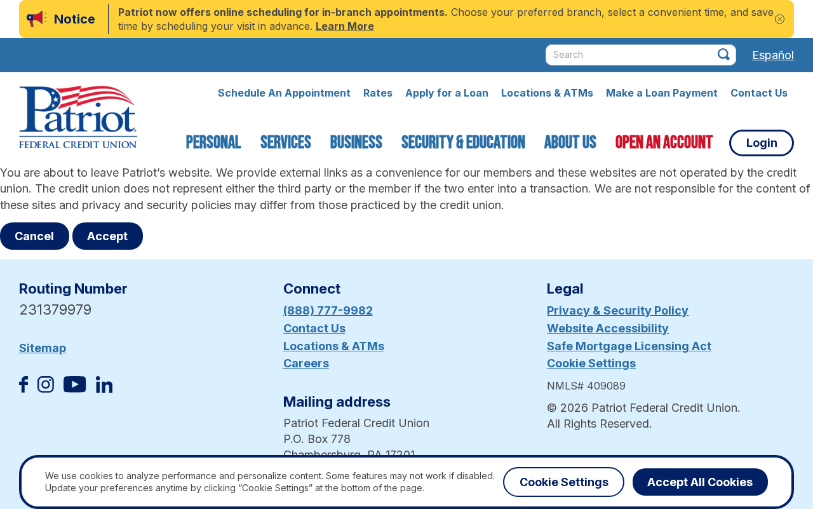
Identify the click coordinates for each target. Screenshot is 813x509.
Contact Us (759, 92)
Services (285, 142)
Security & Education (463, 142)
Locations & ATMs (547, 92)
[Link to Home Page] (78, 119)
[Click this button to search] (724, 54)
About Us (570, 142)
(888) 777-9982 (328, 310)
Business (356, 142)
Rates (378, 92)
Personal (213, 142)
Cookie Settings (591, 363)
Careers (306, 363)
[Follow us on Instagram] (45, 388)
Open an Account (664, 142)
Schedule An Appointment (284, 92)
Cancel (34, 236)
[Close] (779, 19)
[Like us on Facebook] (23, 388)
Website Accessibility (608, 328)
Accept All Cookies (700, 482)
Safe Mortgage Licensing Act (629, 346)
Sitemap (42, 348)
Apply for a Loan (446, 92)
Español (773, 55)
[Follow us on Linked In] (104, 388)
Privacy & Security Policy (618, 310)
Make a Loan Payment (662, 92)
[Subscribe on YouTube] (75, 388)
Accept (107, 236)
